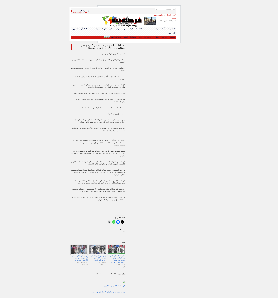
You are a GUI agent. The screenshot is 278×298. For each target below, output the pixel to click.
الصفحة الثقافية (142, 29)
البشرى (75, 29)
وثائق (111, 29)
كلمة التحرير (129, 29)
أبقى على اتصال (84, 11)
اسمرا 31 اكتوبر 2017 (165, 18)
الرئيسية (171, 29)
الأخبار (163, 29)
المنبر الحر (155, 29)
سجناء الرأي (85, 29)
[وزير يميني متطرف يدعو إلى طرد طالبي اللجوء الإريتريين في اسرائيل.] (79, 250)
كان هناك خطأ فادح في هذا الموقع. (114, 286)
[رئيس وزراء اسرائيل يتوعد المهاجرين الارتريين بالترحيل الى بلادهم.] (98, 250)
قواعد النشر (165, 37)
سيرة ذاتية (172, 37)
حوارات (119, 29)
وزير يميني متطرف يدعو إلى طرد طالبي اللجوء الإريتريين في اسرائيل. (80, 258)
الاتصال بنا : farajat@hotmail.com (148, 37)
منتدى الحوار (133, 37)
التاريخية (103, 29)
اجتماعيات (171, 33)
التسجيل (126, 37)
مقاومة (95, 29)
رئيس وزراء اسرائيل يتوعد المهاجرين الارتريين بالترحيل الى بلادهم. (98, 258)
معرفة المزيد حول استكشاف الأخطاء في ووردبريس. (108, 292)
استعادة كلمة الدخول (116, 37)
